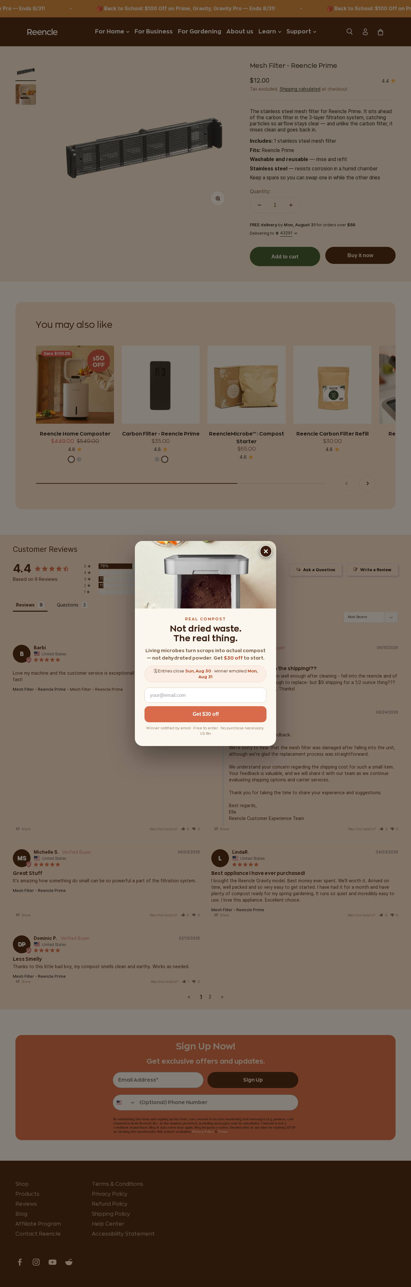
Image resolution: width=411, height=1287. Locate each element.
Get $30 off (206, 714)
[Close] (266, 551)
